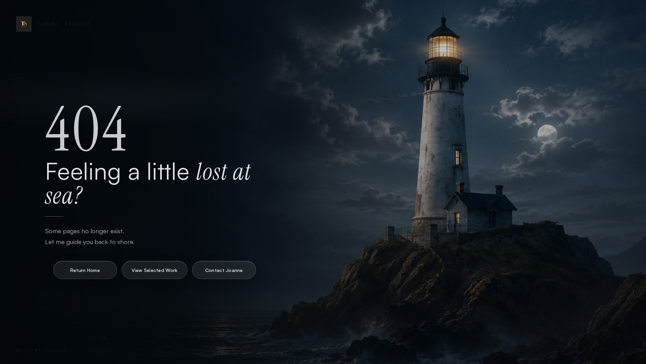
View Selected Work (154, 270)
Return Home (85, 270)
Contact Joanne (224, 270)
